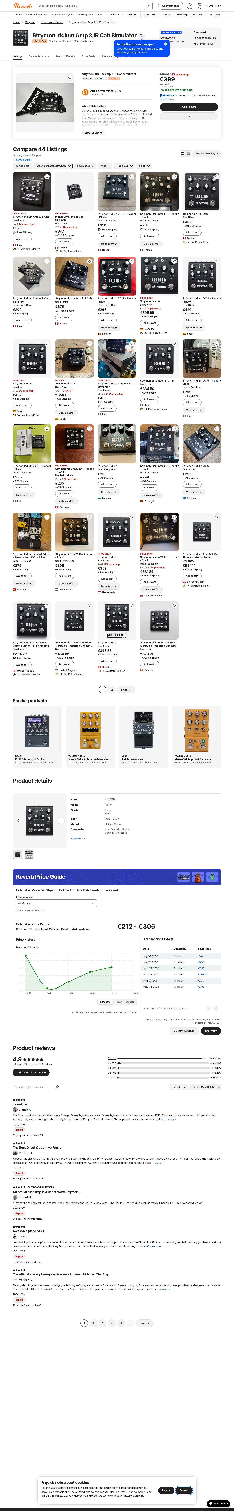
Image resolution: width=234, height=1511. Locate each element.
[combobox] (53, 903)
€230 (201, 962)
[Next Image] (61, 820)
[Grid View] (182, 153)
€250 (201, 968)
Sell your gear (170, 5)
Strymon (110, 798)
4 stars (112, 1063)
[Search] (148, 6)
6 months (105, 1001)
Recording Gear (85, 14)
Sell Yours (211, 1031)
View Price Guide (184, 1031)
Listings (17, 56)
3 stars (112, 1067)
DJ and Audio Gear (116, 14)
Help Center (214, 14)
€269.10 (203, 974)
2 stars (112, 1072)
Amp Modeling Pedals (117, 829)
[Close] (166, 44)
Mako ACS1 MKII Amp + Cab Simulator (89, 759)
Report (19, 1129)
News (155, 14)
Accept (184, 1490)
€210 (201, 986)
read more (171, 1119)
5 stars (112, 1058)
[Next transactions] (215, 1008)
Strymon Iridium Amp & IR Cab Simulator (109, 74)
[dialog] (117, 1490)
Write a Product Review (31, 1072)
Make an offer (109, 243)
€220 (201, 980)
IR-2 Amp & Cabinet (132, 759)
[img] (106, 90)
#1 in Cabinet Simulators (60, 41)
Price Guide (88, 56)
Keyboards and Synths (62, 14)
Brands (145, 14)
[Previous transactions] (208, 1008)
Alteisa (94, 90)
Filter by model (24, 897)
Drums (100, 14)
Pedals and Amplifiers (36, 14)
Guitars (18, 14)
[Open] (93, 903)
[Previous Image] (18, 820)
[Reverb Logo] (23, 5)
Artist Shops (183, 14)
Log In (218, 5)
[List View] (188, 153)
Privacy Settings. (133, 1495)
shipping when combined (177, 89)
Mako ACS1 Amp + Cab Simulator (193, 759)
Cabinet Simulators (116, 832)
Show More (77, 838)
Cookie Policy (54, 1495)
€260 (201, 956)
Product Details (65, 56)
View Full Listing (94, 132)
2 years (130, 1001)
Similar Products (39, 56)
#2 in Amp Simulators (84, 41)
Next (124, 689)
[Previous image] (20, 102)
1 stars (112, 1077)
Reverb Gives (198, 14)
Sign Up (209, 5)
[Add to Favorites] (141, 35)
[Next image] (69, 102)
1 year (118, 1001)
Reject (166, 1490)
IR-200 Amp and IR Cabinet (30, 759)
